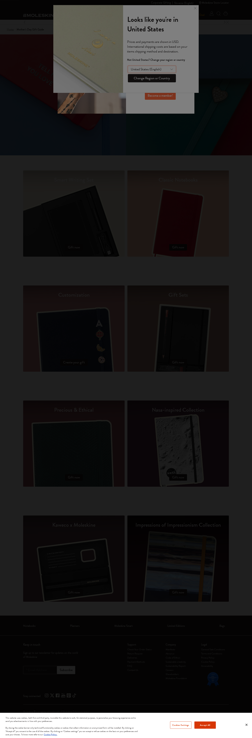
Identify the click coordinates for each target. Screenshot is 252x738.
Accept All (205, 725)
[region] (126, 725)
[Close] (246, 725)
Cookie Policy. (50, 734)
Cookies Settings (180, 725)
